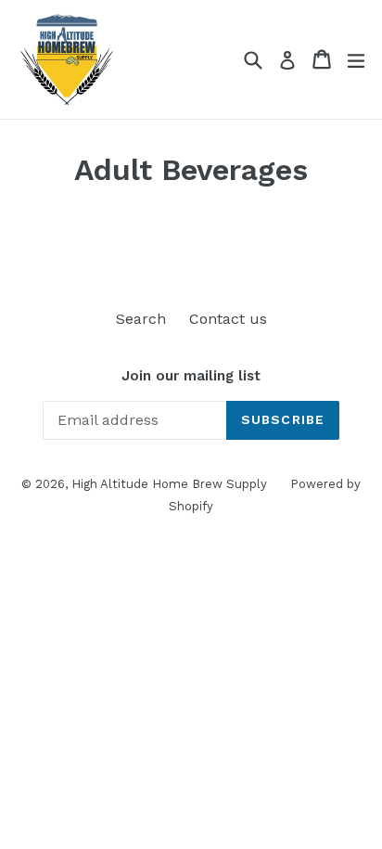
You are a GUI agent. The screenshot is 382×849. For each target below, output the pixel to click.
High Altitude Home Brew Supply (169, 484)
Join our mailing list (191, 375)
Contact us (228, 319)
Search (141, 319)
